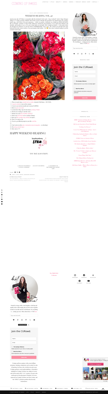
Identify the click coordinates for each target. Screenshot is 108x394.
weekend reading (29, 174)
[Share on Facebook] (15, 172)
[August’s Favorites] (39, 160)
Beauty (58, 1)
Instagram (32, 388)
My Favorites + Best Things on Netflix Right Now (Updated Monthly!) (22, 178)
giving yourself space (19, 127)
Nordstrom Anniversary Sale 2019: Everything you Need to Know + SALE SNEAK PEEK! (53, 179)
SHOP (88, 1)
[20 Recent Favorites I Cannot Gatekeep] (24, 160)
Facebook (47, 388)
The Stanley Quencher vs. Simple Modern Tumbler (84, 144)
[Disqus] (39, 204)
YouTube (77, 388)
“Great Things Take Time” (85, 155)
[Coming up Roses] (24, 3)
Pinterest (62, 388)
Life (27, 392)
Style (52, 1)
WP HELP (95, 392)
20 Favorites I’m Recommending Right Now (53, 167)
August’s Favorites (38, 165)
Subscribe (85, 98)
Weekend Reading (43, 13)
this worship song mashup (23, 117)
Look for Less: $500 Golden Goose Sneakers (85, 141)
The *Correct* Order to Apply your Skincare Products (85, 151)
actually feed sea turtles (28, 102)
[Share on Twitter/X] (17, 172)
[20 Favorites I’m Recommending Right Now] (54, 160)
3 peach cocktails (16, 104)
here (88, 43)
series (21, 174)
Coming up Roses (19, 392)
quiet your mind (20, 108)
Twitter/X (17, 388)
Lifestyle (45, 1)
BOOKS (71, 1)
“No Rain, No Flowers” (85, 127)
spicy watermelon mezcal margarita (31, 125)
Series (65, 1)
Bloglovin (92, 388)
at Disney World (35, 110)
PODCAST (78, 1)
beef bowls (20, 115)
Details (94, 1)
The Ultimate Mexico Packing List (84, 158)
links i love (15, 174)
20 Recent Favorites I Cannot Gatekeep (24, 166)
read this (34, 121)
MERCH (84, 1)
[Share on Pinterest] (19, 172)
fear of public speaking (26, 113)
